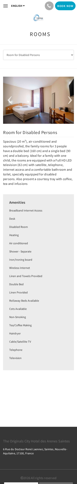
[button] (8, 100)
